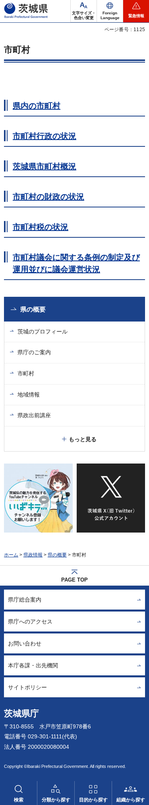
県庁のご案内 (34, 352)
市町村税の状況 (40, 227)
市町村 (25, 373)
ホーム (11, 555)
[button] (110, 11)
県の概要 (33, 309)
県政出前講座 (34, 415)
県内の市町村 (36, 105)
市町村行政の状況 (44, 136)
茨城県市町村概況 (44, 166)
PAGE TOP (74, 580)
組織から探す (130, 800)
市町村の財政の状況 (48, 196)
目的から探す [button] (93, 800)
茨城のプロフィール (42, 331)
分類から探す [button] (56, 800)
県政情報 (33, 555)
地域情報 (28, 394)
